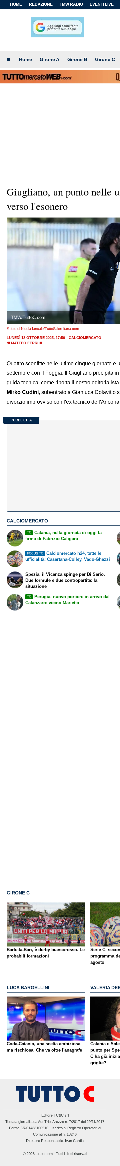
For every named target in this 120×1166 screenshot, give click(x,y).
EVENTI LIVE (102, 4)
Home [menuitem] (25, 59)
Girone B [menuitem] (77, 59)
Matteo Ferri (24, 343)
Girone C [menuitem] (105, 59)
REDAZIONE (41, 4)
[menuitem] (8, 60)
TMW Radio (71, 4)
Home (16, 4)
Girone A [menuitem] (49, 59)
